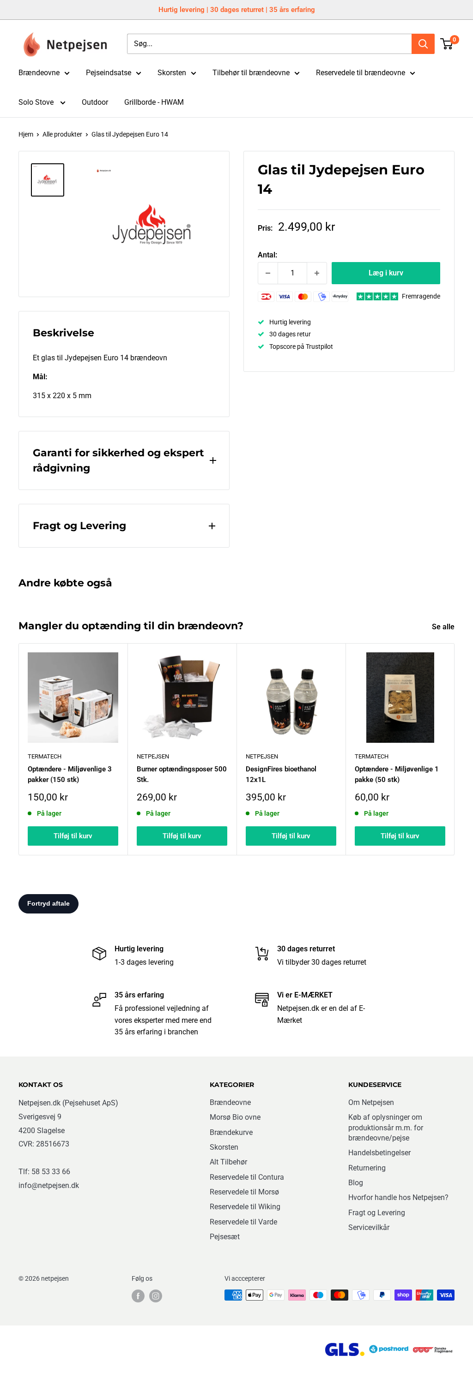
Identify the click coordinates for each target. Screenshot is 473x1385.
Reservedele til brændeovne (360, 72)
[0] (447, 43)
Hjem (25, 134)
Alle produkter (62, 134)
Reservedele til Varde (243, 1222)
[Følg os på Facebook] (138, 1295)
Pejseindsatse (108, 72)
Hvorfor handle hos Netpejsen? (398, 1197)
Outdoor (95, 102)
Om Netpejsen (371, 1102)
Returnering (367, 1168)
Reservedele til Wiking (245, 1206)
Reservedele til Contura (247, 1177)
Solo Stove (36, 102)
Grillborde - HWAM (154, 102)
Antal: (267, 255)
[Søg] (423, 44)
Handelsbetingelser (379, 1152)
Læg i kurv (386, 273)
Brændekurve (231, 1132)
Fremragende (421, 296)
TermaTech (44, 756)
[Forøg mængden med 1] (317, 273)
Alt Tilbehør (228, 1162)
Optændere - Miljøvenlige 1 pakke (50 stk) (397, 774)
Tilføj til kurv (73, 836)
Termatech (371, 756)
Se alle (444, 626)
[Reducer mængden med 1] (268, 273)
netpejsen (153, 756)
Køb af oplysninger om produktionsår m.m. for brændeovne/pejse (385, 1127)
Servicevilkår (368, 1227)
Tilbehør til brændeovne (251, 72)
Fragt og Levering (376, 1212)
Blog (355, 1182)
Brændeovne (39, 72)
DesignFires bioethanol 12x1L (281, 774)
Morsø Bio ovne (235, 1117)
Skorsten (172, 72)
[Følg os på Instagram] (155, 1295)
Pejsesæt (225, 1236)
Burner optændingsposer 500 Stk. (182, 774)
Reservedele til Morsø (244, 1192)
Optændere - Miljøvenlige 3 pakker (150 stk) (70, 774)
